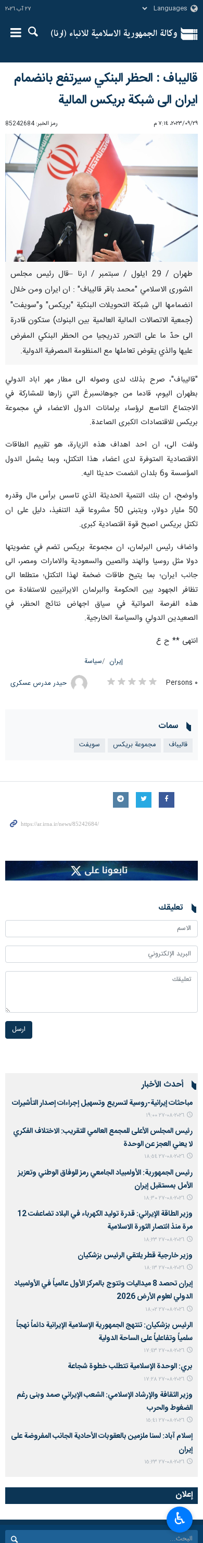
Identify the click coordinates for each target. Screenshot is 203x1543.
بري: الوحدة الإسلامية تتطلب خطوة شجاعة (130, 1366)
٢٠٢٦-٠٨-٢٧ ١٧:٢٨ (164, 1379)
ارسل (19, 1029)
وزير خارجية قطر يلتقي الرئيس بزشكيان (135, 1255)
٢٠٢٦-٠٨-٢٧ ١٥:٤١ (165, 1420)
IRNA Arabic (114, 33)
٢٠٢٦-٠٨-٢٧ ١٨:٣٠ (164, 1198)
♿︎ (179, 1518)
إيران (116, 661)
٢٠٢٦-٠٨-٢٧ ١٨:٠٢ (164, 1310)
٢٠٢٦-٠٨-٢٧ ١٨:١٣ (164, 1268)
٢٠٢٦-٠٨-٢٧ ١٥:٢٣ (164, 1462)
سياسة (93, 661)
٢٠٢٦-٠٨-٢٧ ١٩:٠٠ (165, 1115)
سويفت (89, 744)
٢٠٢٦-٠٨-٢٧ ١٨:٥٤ (164, 1157)
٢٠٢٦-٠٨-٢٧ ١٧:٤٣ (164, 1351)
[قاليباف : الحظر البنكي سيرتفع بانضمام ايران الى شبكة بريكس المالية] (101, 198)
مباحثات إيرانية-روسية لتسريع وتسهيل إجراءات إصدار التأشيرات (102, 1103)
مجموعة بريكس (134, 744)
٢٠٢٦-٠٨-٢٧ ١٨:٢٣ (164, 1240)
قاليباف (178, 744)
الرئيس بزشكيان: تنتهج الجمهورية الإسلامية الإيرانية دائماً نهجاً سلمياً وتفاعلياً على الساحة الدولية (104, 1332)
